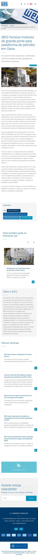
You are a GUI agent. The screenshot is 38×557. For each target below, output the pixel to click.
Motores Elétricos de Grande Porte (15, 214)
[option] (19, 263)
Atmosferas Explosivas (11, 218)
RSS (16, 553)
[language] (31, 3)
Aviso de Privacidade (7, 551)
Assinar (31, 498)
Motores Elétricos (13, 210)
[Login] (21, 3)
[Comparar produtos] (24, 3)
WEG (4, 4)
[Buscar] (28, 3)
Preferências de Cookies (20, 546)
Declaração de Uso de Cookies (22, 551)
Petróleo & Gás (26, 218)
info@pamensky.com (21, 523)
